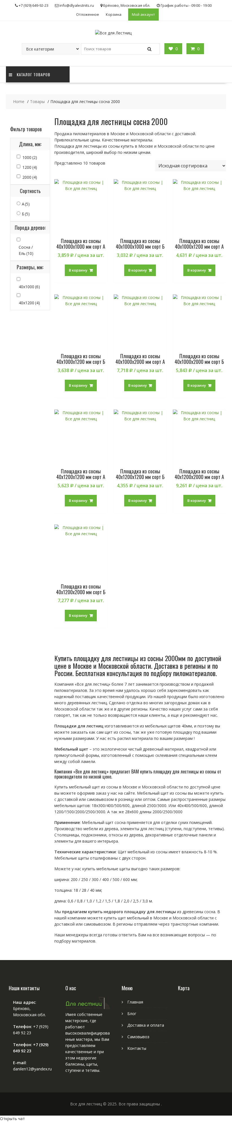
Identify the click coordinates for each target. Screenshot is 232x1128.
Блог (131, 1013)
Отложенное (87, 14)
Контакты (136, 1048)
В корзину (78, 270)
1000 (29, 157)
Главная (135, 1002)
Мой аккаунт (143, 14)
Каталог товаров (33, 74)
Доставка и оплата (145, 1025)
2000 (29, 177)
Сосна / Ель (26, 250)
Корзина (113, 14)
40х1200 (29, 302)
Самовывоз (138, 1036)
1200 (29, 167)
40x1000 (29, 286)
